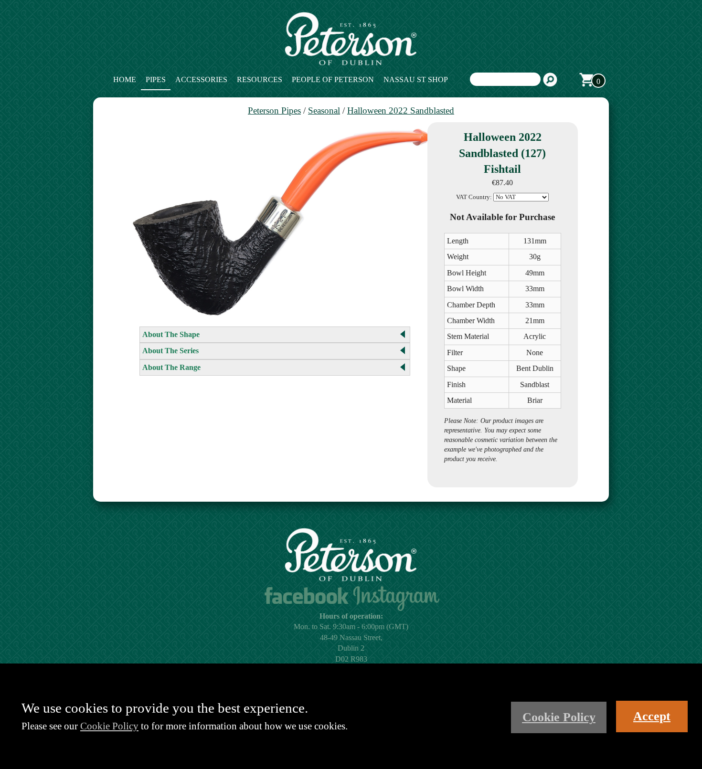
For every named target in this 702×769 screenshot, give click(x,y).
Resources (259, 79)
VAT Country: (474, 197)
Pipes (156, 79)
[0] (586, 80)
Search (550, 80)
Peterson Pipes (274, 110)
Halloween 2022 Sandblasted (400, 110)
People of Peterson (333, 79)
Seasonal (324, 110)
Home (124, 79)
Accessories (201, 79)
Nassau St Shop (415, 79)
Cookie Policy (109, 725)
